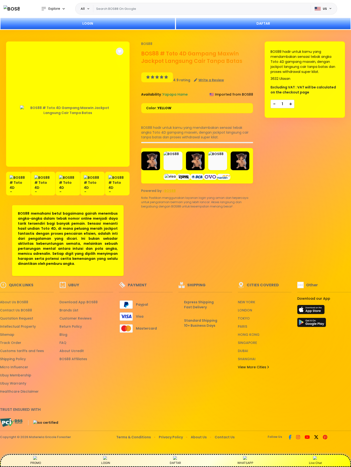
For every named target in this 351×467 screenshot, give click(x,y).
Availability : (152, 94)
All (83, 8)
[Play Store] (311, 324)
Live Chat (315, 463)
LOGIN (87, 23)
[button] (119, 51)
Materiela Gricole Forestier (50, 437)
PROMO (35, 463)
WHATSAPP (245, 463)
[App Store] (311, 311)
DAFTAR (263, 23)
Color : (158, 108)
